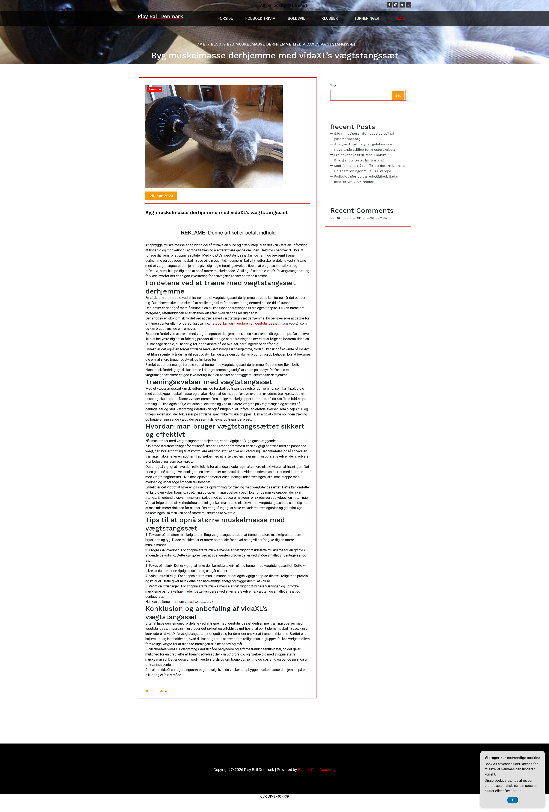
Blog (216, 44)
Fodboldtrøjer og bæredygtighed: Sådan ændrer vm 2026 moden (366, 179)
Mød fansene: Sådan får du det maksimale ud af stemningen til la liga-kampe (369, 168)
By (165, 691)
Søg (333, 85)
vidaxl (189, 602)
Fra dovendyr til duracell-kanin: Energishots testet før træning (360, 157)
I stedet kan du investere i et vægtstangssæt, (245, 323)
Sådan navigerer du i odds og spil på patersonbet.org (364, 136)
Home (199, 44)
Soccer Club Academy (317, 769)
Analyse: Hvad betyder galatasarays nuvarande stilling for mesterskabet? (364, 147)
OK (513, 800)
